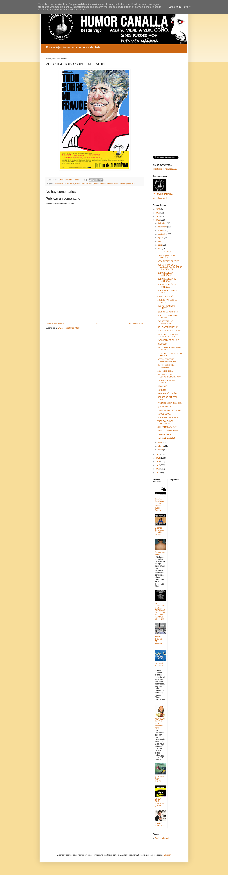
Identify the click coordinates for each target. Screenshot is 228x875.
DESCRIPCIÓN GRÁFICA (168, 394)
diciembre (162, 223)
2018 (158, 213)
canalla (66, 183)
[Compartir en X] (96, 180)
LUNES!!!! (161, 390)
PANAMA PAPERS (165, 434)
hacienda (84, 183)
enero (160, 450)
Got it (187, 7)
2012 (158, 465)
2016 (158, 220)
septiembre (163, 234)
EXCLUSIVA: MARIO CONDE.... (166, 381)
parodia (122, 183)
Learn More (175, 7)
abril (160, 249)
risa (133, 183)
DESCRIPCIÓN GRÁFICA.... (169, 261)
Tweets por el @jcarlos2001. (165, 169)
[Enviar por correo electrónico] (90, 180)
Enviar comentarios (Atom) (69, 328)
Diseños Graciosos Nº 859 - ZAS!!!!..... (159, 531)
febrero (161, 446)
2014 (158, 458)
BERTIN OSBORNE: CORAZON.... (165, 366)
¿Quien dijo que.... (165, 371)
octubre (161, 230)
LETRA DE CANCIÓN (166, 438)
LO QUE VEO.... (164, 414)
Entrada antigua (136, 323)
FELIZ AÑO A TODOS (159, 664)
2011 (158, 469)
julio (160, 241)
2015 (158, 454)
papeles (110, 183)
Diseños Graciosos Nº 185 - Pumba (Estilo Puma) (159, 504)
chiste (72, 183)
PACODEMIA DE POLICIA (168, 340)
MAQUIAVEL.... (163, 386)
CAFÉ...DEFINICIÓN (165, 296)
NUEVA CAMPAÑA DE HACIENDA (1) (166, 286)
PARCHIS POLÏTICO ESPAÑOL (166, 256)
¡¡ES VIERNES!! (164, 407)
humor (91, 183)
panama (103, 183)
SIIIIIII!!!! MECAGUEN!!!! (167, 427)
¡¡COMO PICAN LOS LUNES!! (166, 307)
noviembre (162, 227)
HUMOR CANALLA (164, 194)
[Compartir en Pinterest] (101, 180)
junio (160, 245)
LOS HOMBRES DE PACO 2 (169, 331)
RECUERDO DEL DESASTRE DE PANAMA (169, 376)
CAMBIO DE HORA (159, 824)
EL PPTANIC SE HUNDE (167, 418)
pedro (128, 183)
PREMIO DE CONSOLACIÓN (169, 403)
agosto (161, 238)
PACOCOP (162, 344)
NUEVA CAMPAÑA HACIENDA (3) (165, 274)
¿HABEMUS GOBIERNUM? (169, 410)
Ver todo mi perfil (160, 198)
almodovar (59, 183)
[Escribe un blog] (93, 180)
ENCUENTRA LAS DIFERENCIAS (165, 322)
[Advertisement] (94, 297)
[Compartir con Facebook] (99, 180)
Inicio (97, 323)
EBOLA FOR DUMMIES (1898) (159, 802)
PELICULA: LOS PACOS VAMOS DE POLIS (167, 335)
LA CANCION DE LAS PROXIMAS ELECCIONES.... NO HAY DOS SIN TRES (160, 611)
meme (96, 183)
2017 (158, 216)
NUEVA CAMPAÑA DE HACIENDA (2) (166, 280)
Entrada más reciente (56, 323)
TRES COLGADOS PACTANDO (165, 422)
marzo (160, 442)
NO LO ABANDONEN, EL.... (169, 327)
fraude (77, 183)
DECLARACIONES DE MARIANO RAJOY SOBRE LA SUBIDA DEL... (169, 267)
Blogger (167, 855)
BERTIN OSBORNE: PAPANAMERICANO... (168, 360)
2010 (158, 472)
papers (116, 183)
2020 (158, 209)
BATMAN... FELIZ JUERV (168, 431)
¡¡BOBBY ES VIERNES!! (167, 312)
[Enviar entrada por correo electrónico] (85, 180)
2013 (158, 461)
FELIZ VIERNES (164, 252)
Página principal (162, 838)
